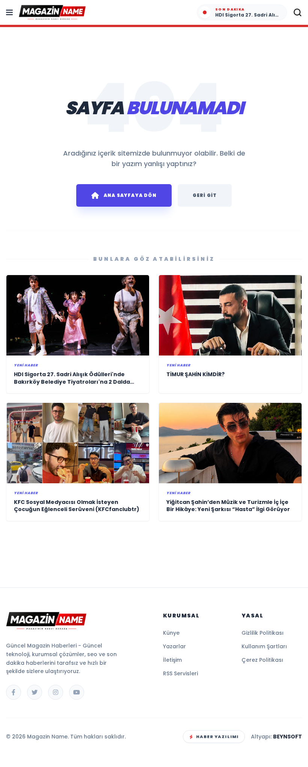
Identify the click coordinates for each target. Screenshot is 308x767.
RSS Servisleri (180, 673)
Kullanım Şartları (264, 646)
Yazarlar (174, 646)
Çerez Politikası (262, 660)
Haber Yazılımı (217, 737)
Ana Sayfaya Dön (130, 195)
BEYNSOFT (287, 736)
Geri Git (205, 195)
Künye (171, 633)
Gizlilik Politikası (263, 633)
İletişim (172, 660)
